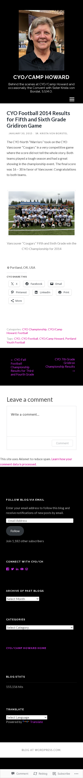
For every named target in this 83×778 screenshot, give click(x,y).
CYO (17, 338)
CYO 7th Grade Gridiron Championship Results (60, 364)
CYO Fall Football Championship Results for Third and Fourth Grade (22, 367)
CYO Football (29, 338)
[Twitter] (12, 569)
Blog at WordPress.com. (41, 750)
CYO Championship (34, 329)
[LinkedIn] (17, 569)
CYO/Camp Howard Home (26, 648)
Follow (15, 531)
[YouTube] (22, 569)
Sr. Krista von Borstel (51, 133)
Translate (36, 722)
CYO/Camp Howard (41, 77)
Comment (62, 443)
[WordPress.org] (26, 569)
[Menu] (71, 99)
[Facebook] (7, 569)
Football (23, 333)
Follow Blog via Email (25, 499)
